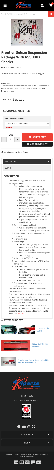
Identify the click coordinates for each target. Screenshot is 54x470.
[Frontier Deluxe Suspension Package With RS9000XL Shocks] (27, 32)
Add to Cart (39, 137)
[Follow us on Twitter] (33, 427)
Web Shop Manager (27, 456)
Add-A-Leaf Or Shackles (14, 119)
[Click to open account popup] (42, 5)
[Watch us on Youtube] (24, 427)
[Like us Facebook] (18, 427)
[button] (27, 14)
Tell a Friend (23, 152)
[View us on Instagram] (28, 427)
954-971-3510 (27, 396)
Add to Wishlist (38, 144)
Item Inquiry (9, 152)
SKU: (3, 67)
